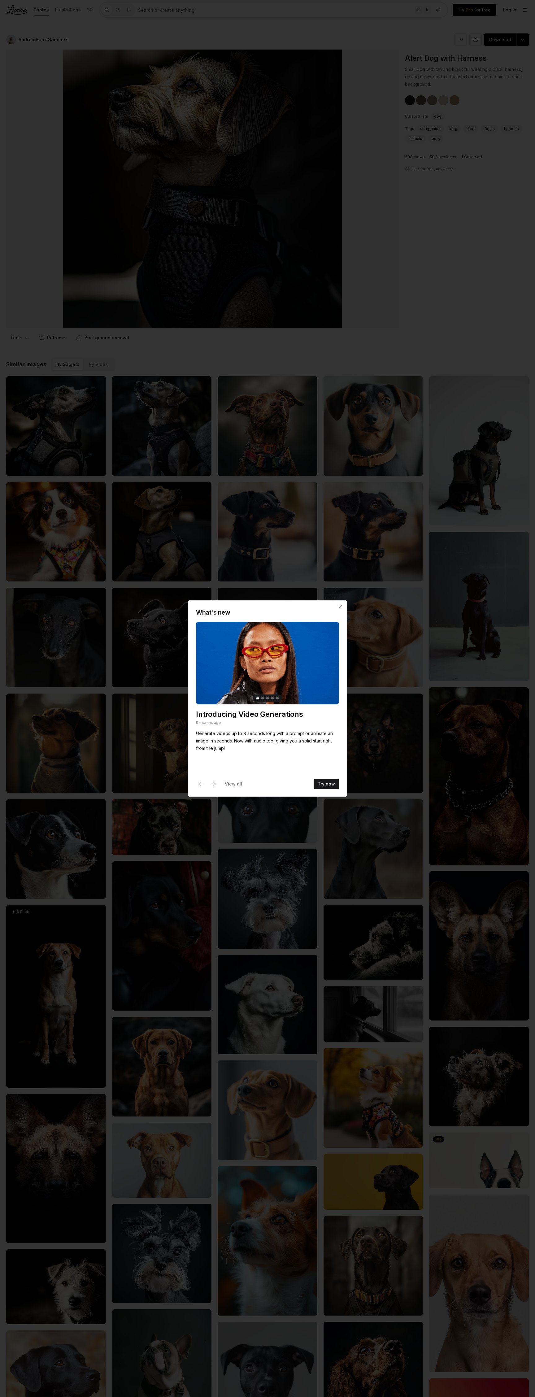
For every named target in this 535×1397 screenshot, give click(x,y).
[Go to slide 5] (277, 698)
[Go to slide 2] (262, 698)
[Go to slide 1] (257, 698)
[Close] (340, 607)
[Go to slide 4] (272, 698)
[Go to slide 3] (267, 698)
